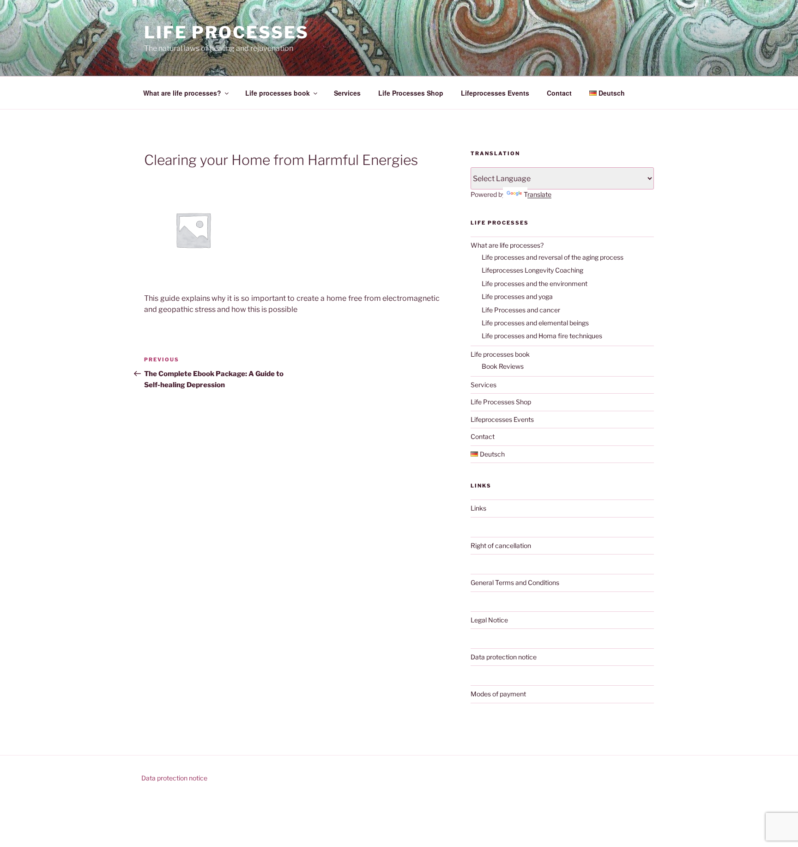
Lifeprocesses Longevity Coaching (532, 270)
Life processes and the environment (534, 283)
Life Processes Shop (410, 92)
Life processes (226, 32)
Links (478, 508)
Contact (559, 92)
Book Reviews (503, 366)
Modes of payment (498, 694)
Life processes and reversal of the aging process (552, 257)
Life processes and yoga (517, 296)
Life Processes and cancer (521, 310)
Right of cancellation (501, 545)
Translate (537, 194)
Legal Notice (489, 620)
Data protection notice (504, 657)
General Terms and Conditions (515, 582)
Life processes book (277, 92)
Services (347, 92)
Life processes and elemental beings (535, 323)
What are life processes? (182, 92)
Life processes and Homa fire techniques (542, 336)
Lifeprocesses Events (495, 92)
